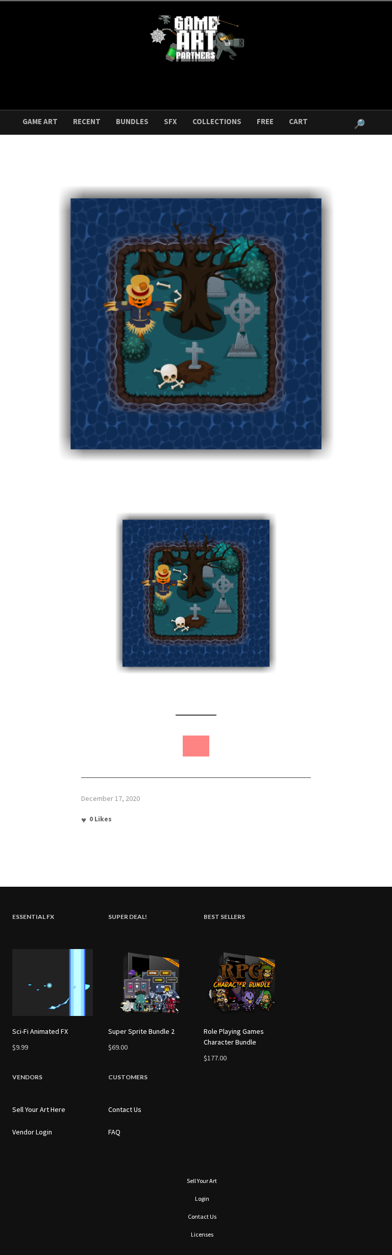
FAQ (114, 1131)
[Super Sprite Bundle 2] (148, 982)
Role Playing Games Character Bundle (234, 1037)
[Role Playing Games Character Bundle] (244, 982)
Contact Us (124, 1109)
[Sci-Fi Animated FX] (52, 982)
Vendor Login (32, 1131)
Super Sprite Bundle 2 (141, 1031)
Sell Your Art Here (38, 1109)
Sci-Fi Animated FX (40, 1031)
